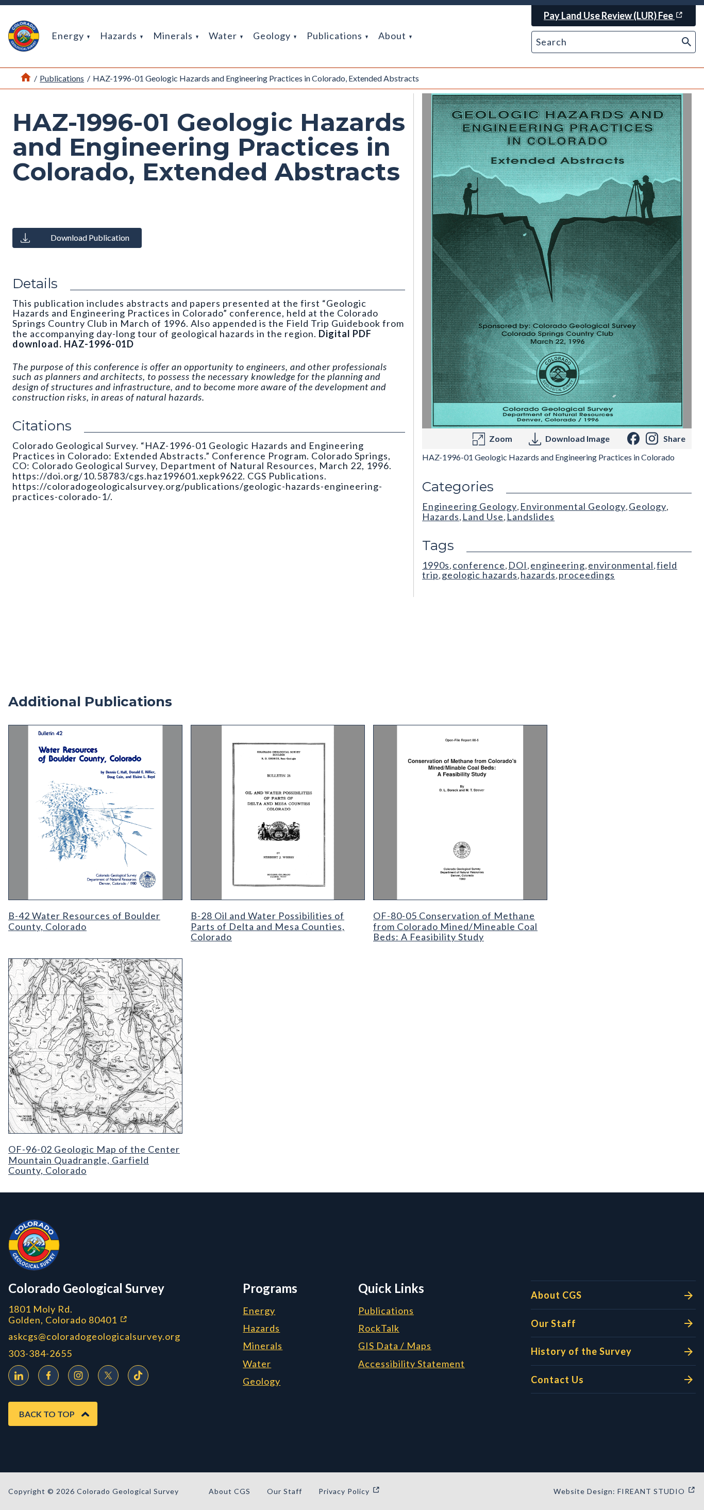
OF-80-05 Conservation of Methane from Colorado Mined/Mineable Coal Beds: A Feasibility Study (455, 926)
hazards (538, 574)
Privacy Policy (349, 1491)
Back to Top (47, 1414)
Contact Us (557, 1379)
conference (478, 565)
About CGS (556, 1295)
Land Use (483, 516)
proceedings (587, 574)
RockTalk (378, 1328)
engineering (557, 565)
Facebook (48, 1375)
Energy (69, 35)
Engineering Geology (469, 506)
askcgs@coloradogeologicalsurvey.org (94, 1336)
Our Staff (553, 1323)
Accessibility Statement (411, 1364)
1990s (435, 565)
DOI (517, 565)
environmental (620, 565)
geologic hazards (479, 574)
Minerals (174, 35)
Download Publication (90, 237)
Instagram (78, 1375)
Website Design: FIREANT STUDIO (625, 1491)
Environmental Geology (573, 506)
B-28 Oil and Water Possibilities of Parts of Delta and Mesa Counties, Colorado (268, 926)
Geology (273, 35)
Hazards (119, 35)
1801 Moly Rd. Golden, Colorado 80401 (121, 1314)
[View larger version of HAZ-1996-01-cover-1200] (557, 260)
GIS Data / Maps (394, 1346)
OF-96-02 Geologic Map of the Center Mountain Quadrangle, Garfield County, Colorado (94, 1159)
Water (224, 35)
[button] (23, 36)
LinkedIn (18, 1375)
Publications (335, 35)
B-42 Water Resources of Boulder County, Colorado (84, 921)
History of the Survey (581, 1351)
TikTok (138, 1375)
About (393, 35)
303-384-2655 (40, 1353)
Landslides (531, 516)
